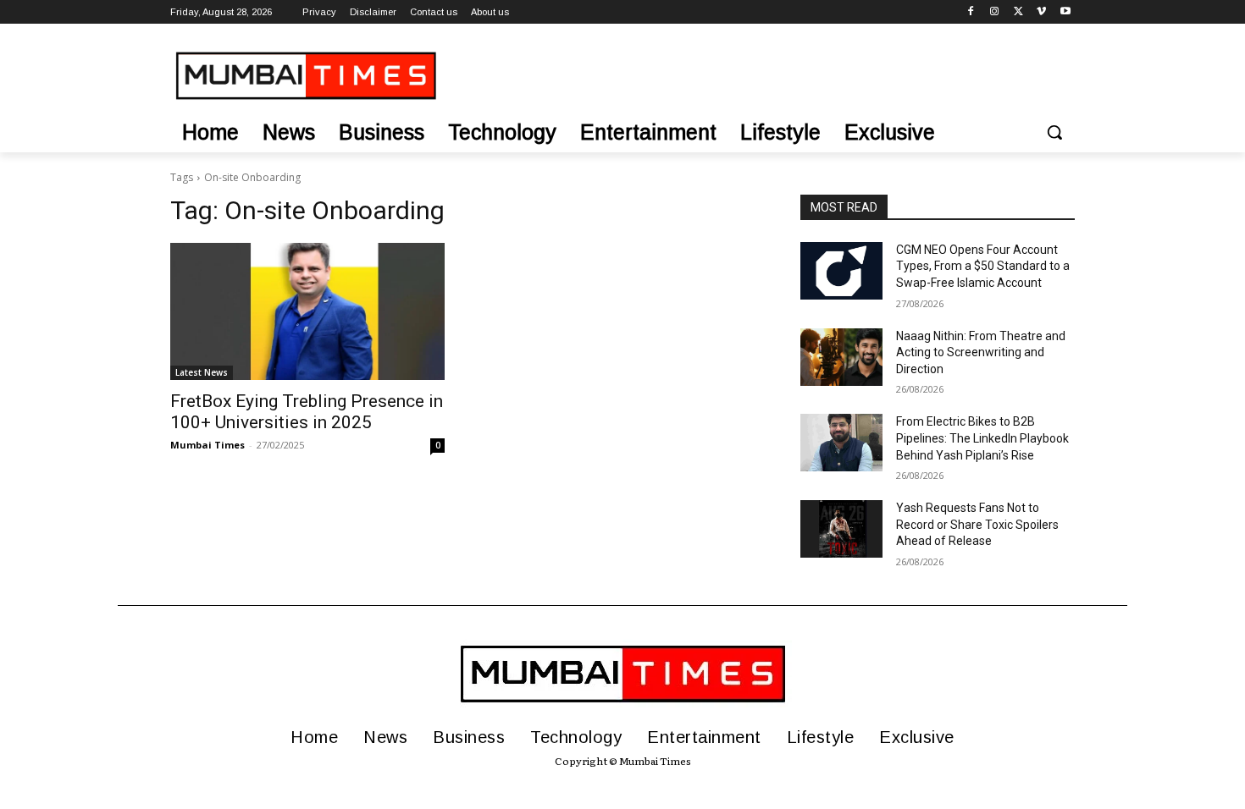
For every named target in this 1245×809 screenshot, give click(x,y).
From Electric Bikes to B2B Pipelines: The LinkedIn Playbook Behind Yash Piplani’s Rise (982, 438)
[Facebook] (971, 12)
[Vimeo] (1041, 12)
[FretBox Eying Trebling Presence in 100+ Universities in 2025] (307, 311)
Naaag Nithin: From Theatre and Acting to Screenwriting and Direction (980, 352)
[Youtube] (1065, 12)
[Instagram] (994, 12)
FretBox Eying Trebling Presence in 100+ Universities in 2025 (306, 411)
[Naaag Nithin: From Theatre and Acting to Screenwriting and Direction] (841, 357)
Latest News (201, 372)
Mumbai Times (207, 444)
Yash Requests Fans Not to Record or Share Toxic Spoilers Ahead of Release (977, 524)
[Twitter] (1018, 12)
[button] (1054, 132)
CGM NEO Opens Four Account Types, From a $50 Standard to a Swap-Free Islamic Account (983, 266)
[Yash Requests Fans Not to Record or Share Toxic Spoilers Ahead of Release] (841, 529)
